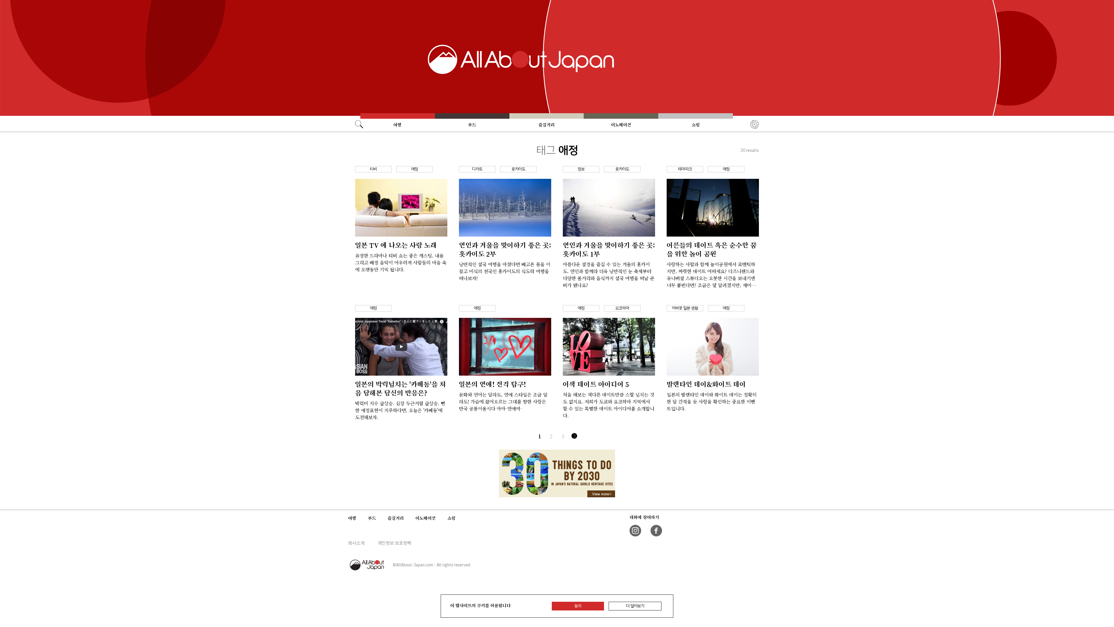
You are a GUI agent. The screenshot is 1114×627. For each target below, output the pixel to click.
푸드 (472, 124)
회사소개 (356, 543)
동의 (577, 606)
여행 (397, 124)
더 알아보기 (635, 606)
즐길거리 (546, 124)
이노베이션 (621, 124)
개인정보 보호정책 (394, 543)
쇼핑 (696, 124)
